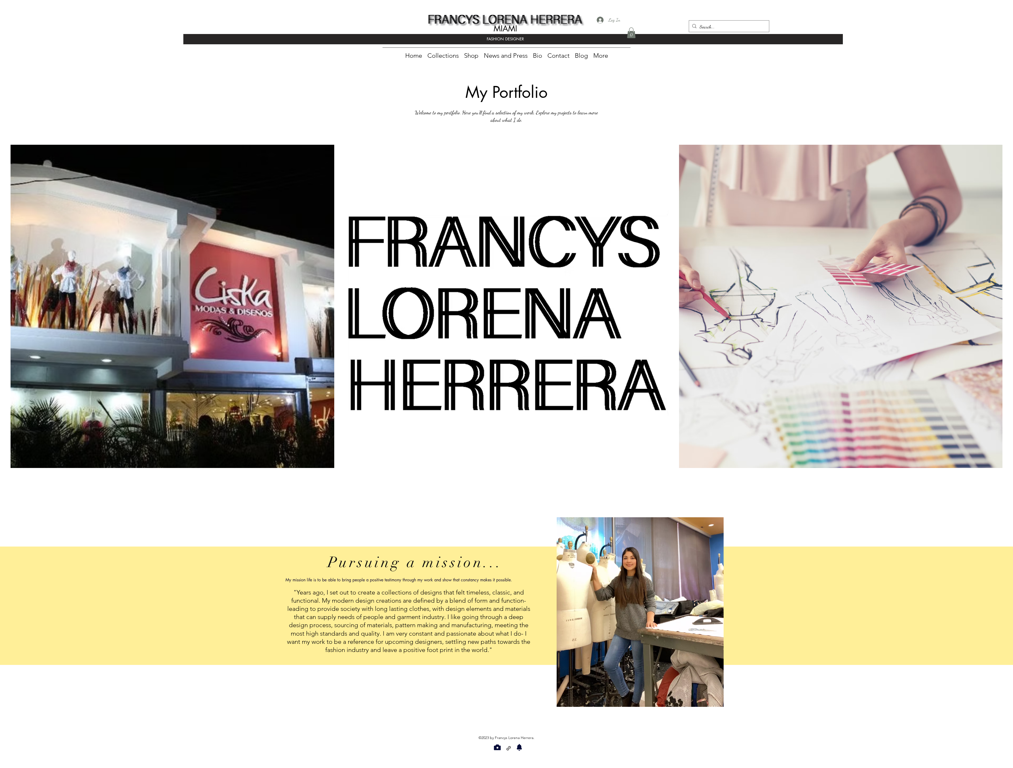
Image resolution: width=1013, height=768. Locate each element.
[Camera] (497, 747)
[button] (631, 32)
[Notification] (519, 747)
